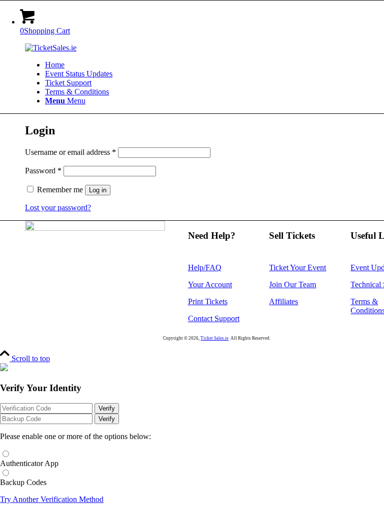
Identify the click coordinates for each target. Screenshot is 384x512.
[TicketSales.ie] (50, 47)
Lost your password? (58, 207)
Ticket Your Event (297, 267)
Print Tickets (208, 301)
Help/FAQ (205, 267)
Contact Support (214, 318)
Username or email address (70, 152)
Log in (97, 190)
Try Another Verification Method (52, 499)
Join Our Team (292, 284)
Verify (106, 408)
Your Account (210, 284)
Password (43, 170)
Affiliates (283, 301)
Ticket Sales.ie (214, 338)
